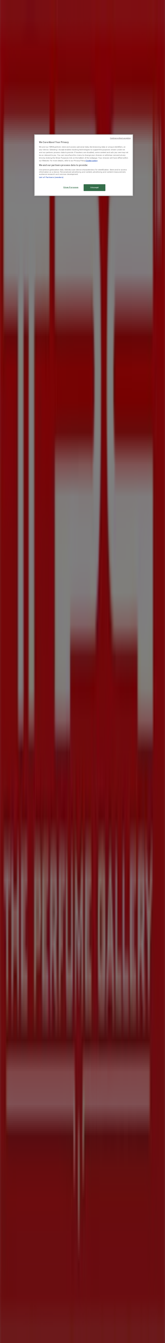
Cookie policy (91, 161)
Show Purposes (70, 187)
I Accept (94, 187)
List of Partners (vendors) (51, 177)
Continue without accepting (120, 138)
